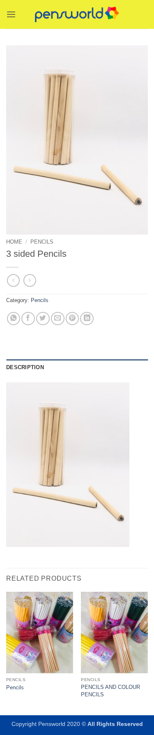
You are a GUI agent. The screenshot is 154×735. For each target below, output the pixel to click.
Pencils (41, 242)
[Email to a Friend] (57, 319)
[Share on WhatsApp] (14, 319)
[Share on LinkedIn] (87, 319)
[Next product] (13, 280)
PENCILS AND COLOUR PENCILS (110, 691)
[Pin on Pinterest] (72, 319)
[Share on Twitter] (43, 319)
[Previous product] (29, 280)
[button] (11, 15)
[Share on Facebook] (28, 319)
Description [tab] (25, 367)
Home (14, 242)
